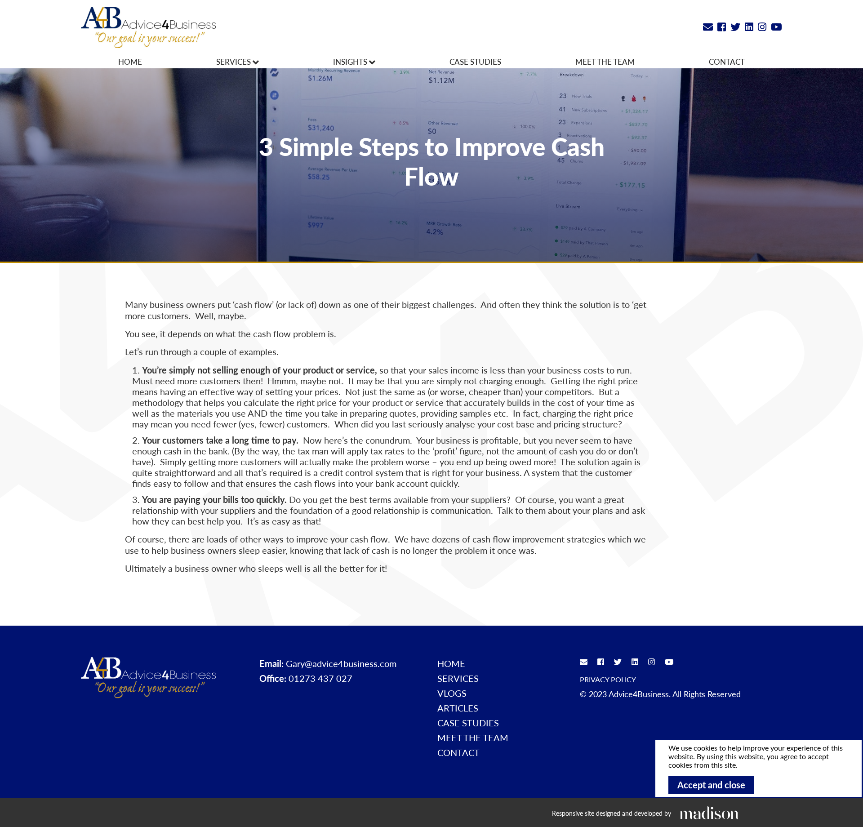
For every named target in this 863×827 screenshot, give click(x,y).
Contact (727, 61)
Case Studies (475, 61)
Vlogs (452, 693)
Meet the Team (605, 61)
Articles (457, 708)
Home (130, 61)
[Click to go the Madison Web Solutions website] (709, 812)
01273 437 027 (320, 678)
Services (234, 61)
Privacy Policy (608, 679)
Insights (351, 61)
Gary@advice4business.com (341, 663)
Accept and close (711, 784)
